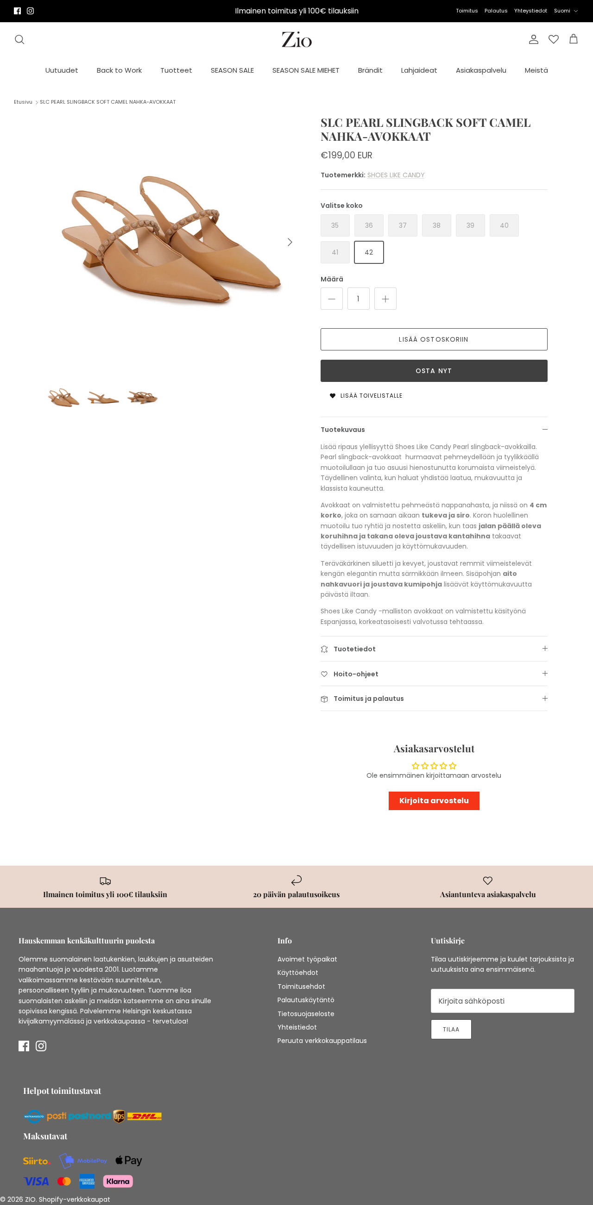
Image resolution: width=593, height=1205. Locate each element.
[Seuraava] (290, 242)
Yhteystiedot (530, 10)
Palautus (496, 10)
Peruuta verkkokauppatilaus (322, 1040)
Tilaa (451, 1029)
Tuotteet (176, 70)
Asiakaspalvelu (481, 70)
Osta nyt (434, 370)
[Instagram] (30, 10)
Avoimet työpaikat (307, 959)
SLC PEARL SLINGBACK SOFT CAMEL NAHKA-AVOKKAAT (108, 102)
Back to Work (119, 70)
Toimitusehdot (301, 986)
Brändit (370, 70)
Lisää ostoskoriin (433, 339)
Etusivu (23, 102)
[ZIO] (297, 39)
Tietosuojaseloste (306, 1013)
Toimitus (467, 10)
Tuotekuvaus (343, 429)
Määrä (332, 279)
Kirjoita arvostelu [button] (434, 800)
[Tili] (531, 39)
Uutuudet (61, 70)
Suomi (562, 10)
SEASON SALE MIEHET (306, 70)
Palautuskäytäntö (306, 1000)
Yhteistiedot (297, 1027)
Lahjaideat (419, 70)
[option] (173, 242)
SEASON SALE (232, 70)
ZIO (30, 1199)
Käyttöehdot (298, 972)
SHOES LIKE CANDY (396, 175)
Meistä (536, 70)
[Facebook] (17, 10)
